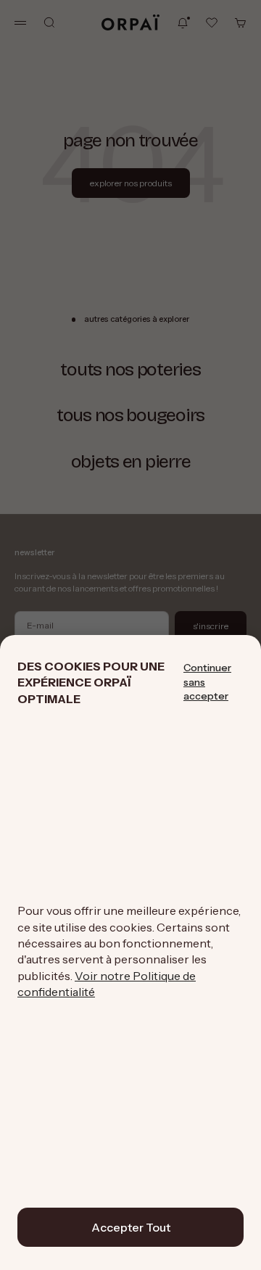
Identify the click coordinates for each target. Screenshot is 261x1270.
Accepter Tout (130, 1227)
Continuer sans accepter (207, 681)
